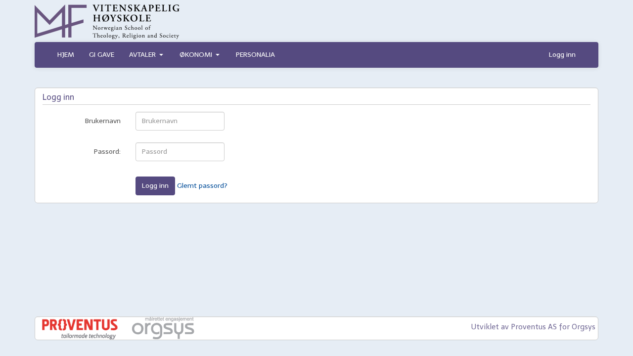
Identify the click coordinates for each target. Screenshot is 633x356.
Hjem (65, 54)
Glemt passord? (202, 185)
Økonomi (196, 54)
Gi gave (101, 54)
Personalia (255, 54)
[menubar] (166, 55)
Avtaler (142, 54)
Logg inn (562, 54)
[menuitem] (66, 55)
